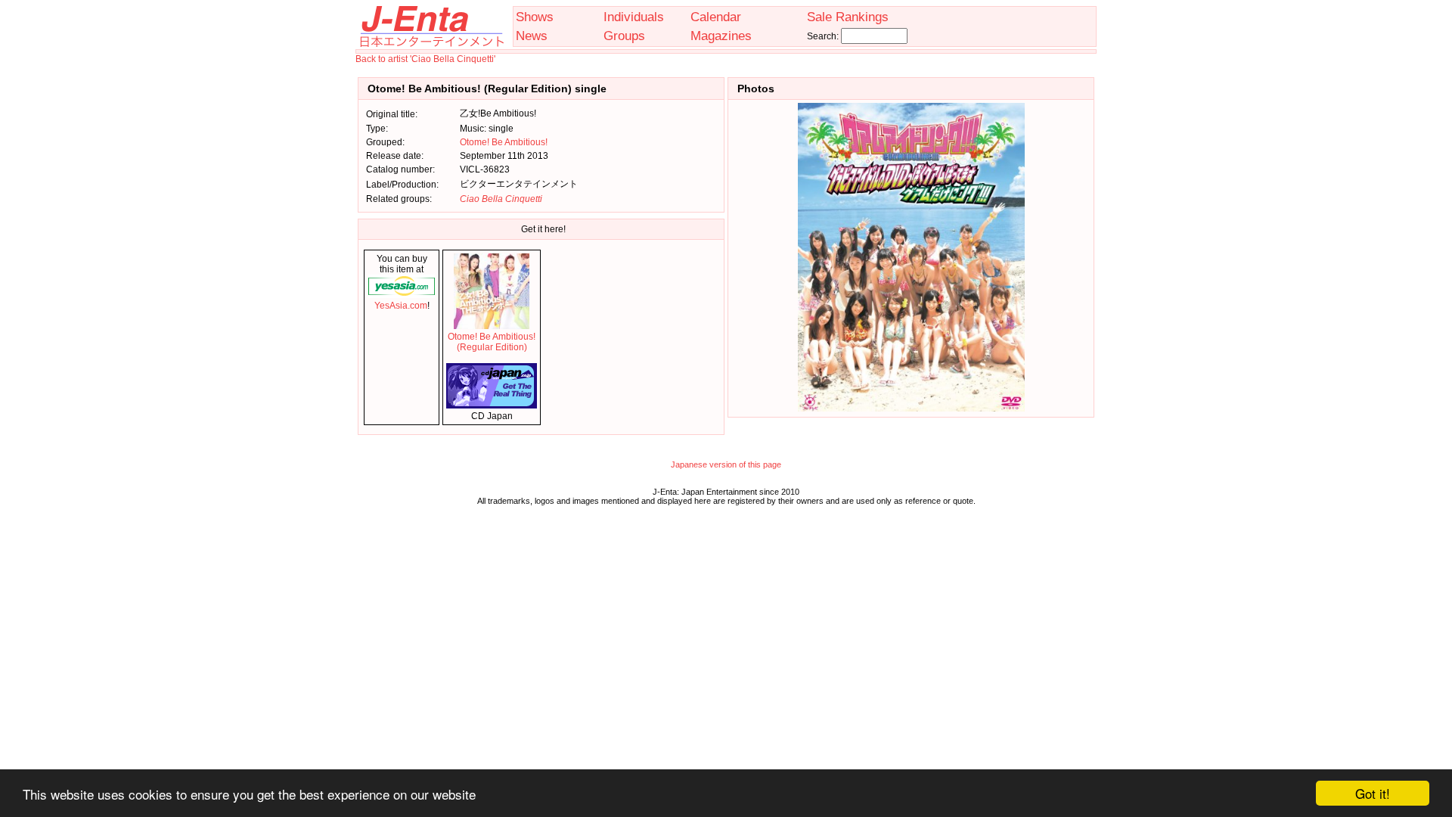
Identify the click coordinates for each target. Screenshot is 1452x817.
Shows (535, 16)
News (532, 35)
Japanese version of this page (726, 464)
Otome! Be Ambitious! (504, 142)
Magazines (721, 35)
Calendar (715, 16)
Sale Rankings (848, 16)
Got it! (1372, 793)
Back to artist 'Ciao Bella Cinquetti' (425, 59)
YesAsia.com (400, 305)
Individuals (633, 16)
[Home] (431, 44)
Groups (624, 35)
